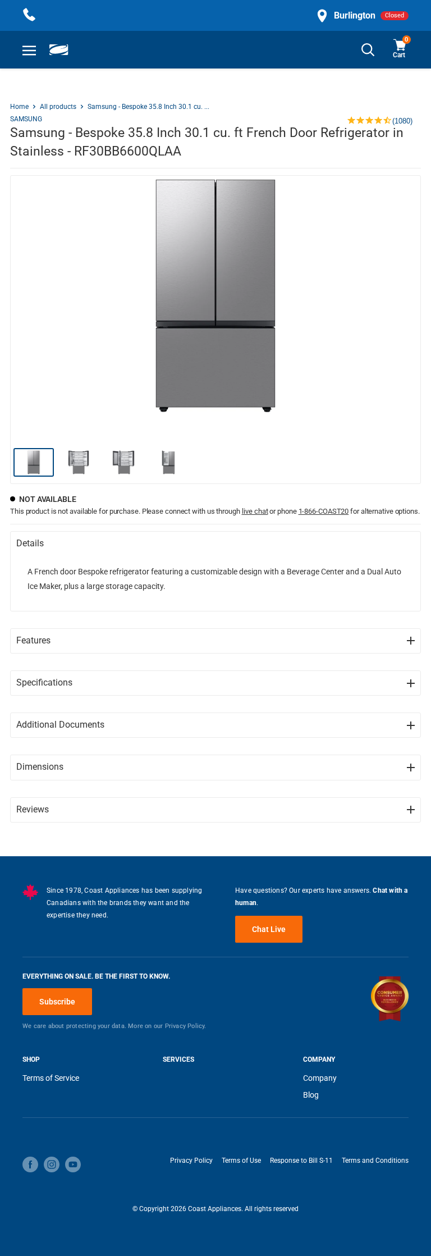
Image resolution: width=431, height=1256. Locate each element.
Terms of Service (50, 1078)
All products (58, 107)
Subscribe (57, 1001)
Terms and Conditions (375, 1160)
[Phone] (29, 15)
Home (19, 107)
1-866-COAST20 (324, 511)
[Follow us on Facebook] (30, 1164)
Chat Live (269, 929)
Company (320, 1078)
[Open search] (368, 49)
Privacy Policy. (186, 1026)
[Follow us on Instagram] (51, 1164)
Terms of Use (241, 1160)
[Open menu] (29, 50)
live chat (255, 511)
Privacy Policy (191, 1160)
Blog (311, 1094)
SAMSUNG (26, 119)
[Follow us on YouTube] (73, 1164)
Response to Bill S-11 (301, 1160)
